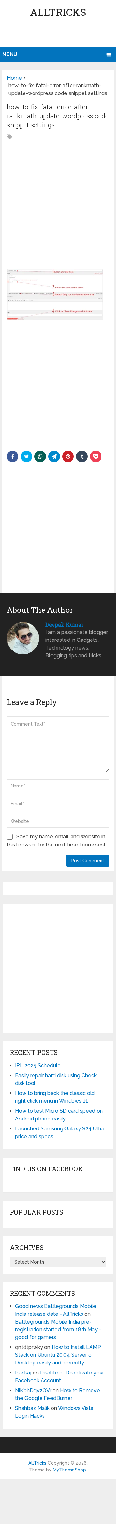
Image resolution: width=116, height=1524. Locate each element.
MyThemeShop (69, 1469)
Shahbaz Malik (32, 1408)
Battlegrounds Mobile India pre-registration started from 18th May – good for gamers (58, 1329)
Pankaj (23, 1373)
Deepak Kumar (64, 624)
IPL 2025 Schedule (38, 1065)
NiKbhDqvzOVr (33, 1390)
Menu (9, 54)
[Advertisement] (59, 34)
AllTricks (58, 12)
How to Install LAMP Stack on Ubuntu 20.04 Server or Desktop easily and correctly (58, 1355)
